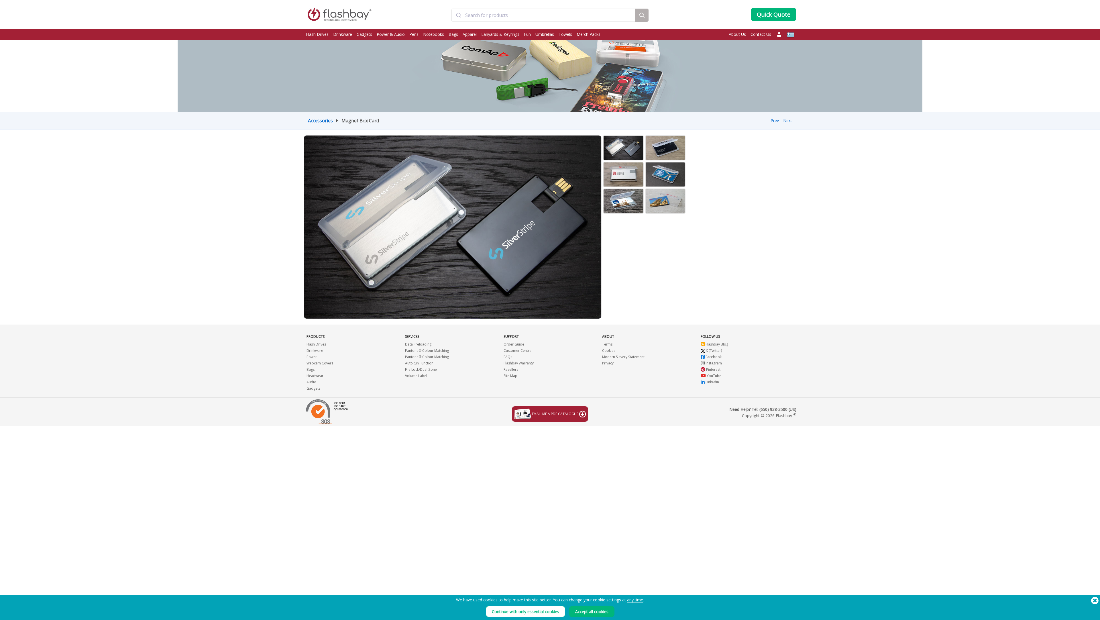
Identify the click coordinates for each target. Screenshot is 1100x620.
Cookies (608, 350)
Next (787, 120)
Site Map (510, 375)
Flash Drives (317, 34)
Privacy (608, 363)
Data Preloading (418, 344)
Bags (453, 34)
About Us (737, 34)
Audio (311, 382)
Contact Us (761, 34)
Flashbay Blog (716, 344)
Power (312, 356)
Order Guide (514, 344)
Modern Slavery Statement (623, 356)
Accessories (320, 120)
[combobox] (543, 15)
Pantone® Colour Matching (427, 350)
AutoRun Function (419, 363)
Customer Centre (517, 350)
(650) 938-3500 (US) (777, 409)
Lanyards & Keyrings (500, 34)
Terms (607, 344)
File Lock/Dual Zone (421, 369)
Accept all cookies (591, 611)
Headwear (315, 375)
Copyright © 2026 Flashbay (769, 415)
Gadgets (364, 34)
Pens (414, 34)
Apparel (470, 34)
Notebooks (433, 34)
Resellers (511, 369)
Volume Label (416, 375)
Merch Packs (588, 34)
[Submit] (458, 15)
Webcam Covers (320, 363)
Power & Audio (391, 34)
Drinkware (342, 34)
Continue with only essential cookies (525, 611)
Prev (775, 120)
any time (635, 600)
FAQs (508, 356)
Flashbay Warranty (519, 363)
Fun (527, 34)
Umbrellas (544, 34)
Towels (565, 34)
